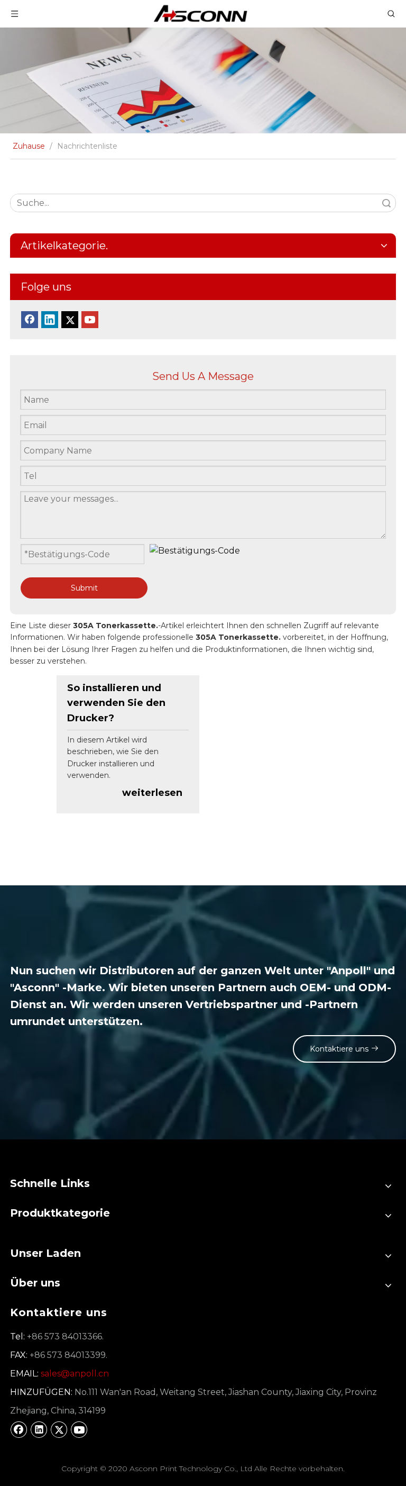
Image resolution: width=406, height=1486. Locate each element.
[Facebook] (29, 319)
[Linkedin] (49, 319)
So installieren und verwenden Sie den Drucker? (116, 703)
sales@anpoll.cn (75, 1374)
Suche (386, 203)
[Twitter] (69, 319)
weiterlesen (152, 793)
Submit (84, 588)
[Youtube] (89, 319)
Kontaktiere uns (340, 1049)
